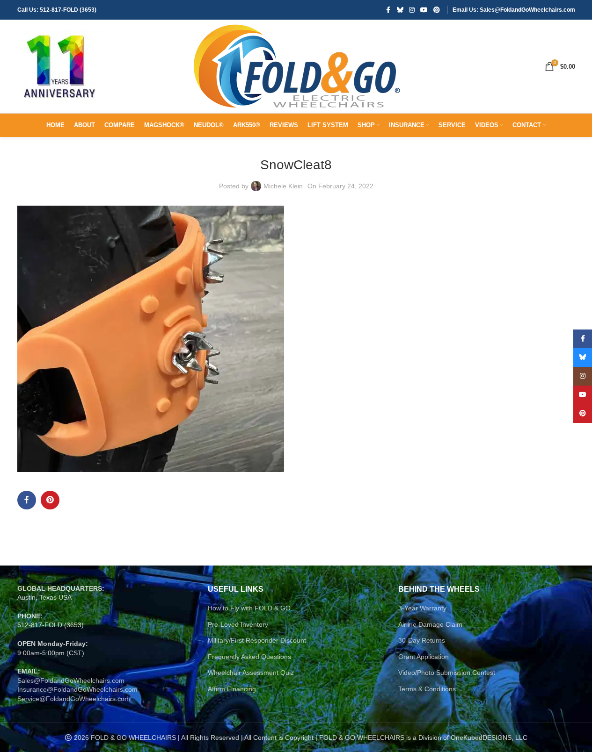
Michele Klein (283, 186)
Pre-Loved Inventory (238, 624)
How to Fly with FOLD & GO (249, 608)
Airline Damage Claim (430, 624)
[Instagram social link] (411, 10)
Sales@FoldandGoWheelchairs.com (70, 680)
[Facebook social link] (388, 10)
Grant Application (423, 656)
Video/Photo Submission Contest (446, 672)
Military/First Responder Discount (257, 640)
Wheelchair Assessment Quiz (251, 672)
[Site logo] (59, 66)
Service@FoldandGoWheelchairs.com (73, 698)
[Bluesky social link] (400, 10)
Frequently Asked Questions (249, 656)
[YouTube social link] (424, 10)
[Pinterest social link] (437, 10)
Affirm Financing (232, 689)
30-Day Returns (421, 640)
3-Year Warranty (422, 608)
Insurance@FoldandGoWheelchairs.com (77, 689)
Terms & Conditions (427, 689)
